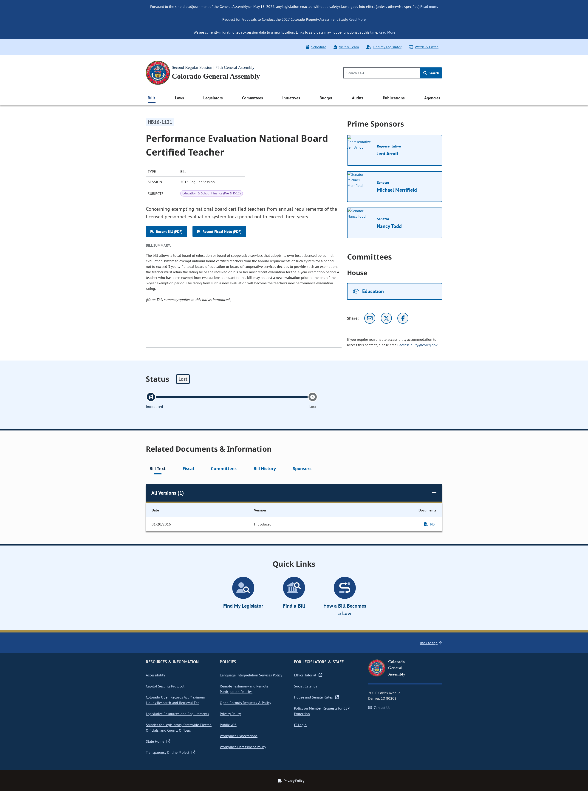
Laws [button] (179, 98)
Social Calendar (306, 686)
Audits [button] (357, 98)
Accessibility (155, 675)
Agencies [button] (432, 98)
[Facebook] (402, 318)
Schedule (318, 47)
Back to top (429, 643)
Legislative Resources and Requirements (177, 713)
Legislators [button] (213, 98)
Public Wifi (228, 724)
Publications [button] (394, 98)
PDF (433, 524)
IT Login (300, 724)
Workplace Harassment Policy (243, 747)
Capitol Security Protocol (165, 686)
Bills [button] (151, 98)
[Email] (369, 318)
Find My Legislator (387, 47)
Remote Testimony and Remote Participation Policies (244, 689)
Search (433, 73)
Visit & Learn (349, 47)
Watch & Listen (426, 47)
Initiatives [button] (291, 98)
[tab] (157, 469)
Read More (357, 19)
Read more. (429, 6)
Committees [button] (252, 98)
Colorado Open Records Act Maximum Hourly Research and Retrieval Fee (175, 700)
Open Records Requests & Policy (245, 702)
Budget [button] (325, 98)
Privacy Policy (230, 713)
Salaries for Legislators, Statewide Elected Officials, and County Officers (179, 727)
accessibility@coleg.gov (418, 345)
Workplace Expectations (238, 735)
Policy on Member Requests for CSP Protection (322, 711)
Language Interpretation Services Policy (251, 675)
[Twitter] (386, 318)
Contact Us (382, 707)
